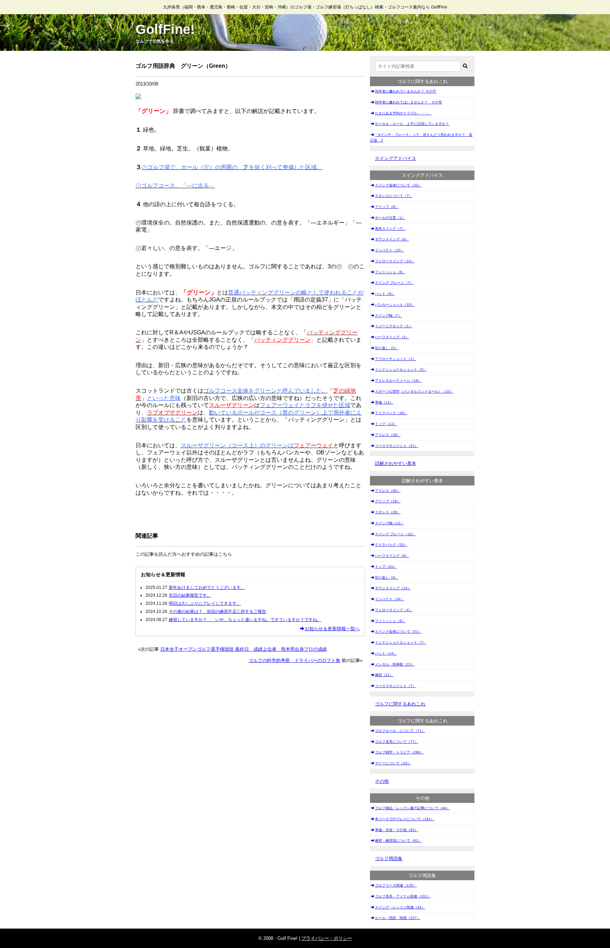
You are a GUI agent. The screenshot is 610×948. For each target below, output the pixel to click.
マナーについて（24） (393, 763)
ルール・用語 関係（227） (397, 918)
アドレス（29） (387, 435)
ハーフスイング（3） (392, 337)
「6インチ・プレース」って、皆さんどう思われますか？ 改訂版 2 (421, 137)
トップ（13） (386, 424)
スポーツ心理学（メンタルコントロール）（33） (414, 391)
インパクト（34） (389, 599)
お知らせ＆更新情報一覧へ (332, 628)
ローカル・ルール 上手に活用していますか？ (412, 124)
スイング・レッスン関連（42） (400, 907)
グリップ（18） (387, 501)
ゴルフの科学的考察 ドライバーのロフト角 (294, 660)
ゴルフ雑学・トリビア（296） (399, 752)
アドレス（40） (387, 491)
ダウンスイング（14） (393, 588)
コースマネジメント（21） (396, 446)
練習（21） (384, 675)
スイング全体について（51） (398, 631)
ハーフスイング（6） (392, 556)
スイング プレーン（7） (394, 283)
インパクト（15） (389, 250)
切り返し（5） (386, 348)
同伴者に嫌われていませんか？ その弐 (405, 91)
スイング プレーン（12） (395, 534)
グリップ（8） (386, 207)
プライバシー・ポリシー (326, 938)
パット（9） (385, 294)
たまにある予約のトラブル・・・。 (403, 113)
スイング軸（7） (388, 315)
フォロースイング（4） (393, 610)
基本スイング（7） (390, 229)
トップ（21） (386, 566)
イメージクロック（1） (393, 326)
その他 (382, 781)
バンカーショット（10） (394, 304)
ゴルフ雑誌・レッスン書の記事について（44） (412, 808)
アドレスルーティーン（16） (398, 380)
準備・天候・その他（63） (396, 830)
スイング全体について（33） (398, 185)
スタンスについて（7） (393, 196)
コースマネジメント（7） (395, 686)
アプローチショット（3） (395, 359)
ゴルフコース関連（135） (396, 885)
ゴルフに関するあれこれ (400, 703)
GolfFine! (165, 29)
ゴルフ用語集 (388, 858)
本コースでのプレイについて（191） (404, 819)
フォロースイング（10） (394, 261)
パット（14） (386, 653)
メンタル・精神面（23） (394, 664)
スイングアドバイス (395, 158)
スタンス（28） (387, 512)
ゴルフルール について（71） (400, 731)
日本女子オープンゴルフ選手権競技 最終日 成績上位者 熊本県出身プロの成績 (243, 649)
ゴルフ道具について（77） (396, 742)
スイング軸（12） (389, 523)
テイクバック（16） (391, 413)
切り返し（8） (386, 577)
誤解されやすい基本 (395, 463)
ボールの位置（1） (390, 218)
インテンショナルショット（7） (400, 642)
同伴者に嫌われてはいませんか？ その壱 (408, 102)
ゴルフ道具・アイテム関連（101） (403, 896)
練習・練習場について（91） (398, 840)
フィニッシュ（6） (390, 272)
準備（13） (384, 402)
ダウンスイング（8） (392, 239)
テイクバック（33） (391, 545)
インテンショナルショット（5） (400, 369)
